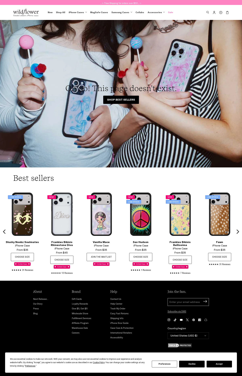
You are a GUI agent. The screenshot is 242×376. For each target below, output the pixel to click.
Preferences (165, 364)
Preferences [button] (30, 366)
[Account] (214, 12)
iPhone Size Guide (119, 323)
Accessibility (116, 337)
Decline (191, 364)
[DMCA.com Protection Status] (188, 345)
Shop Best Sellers (121, 99)
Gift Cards (77, 299)
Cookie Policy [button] (99, 362)
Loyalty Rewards (80, 303)
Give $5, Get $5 (80, 308)
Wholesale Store (80, 313)
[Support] (220, 12)
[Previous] (4, 231)
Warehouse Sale (80, 328)
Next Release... (40, 299)
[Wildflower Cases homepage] (26, 12)
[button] (207, 12)
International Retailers (121, 332)
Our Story (37, 303)
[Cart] (227, 12)
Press (36, 308)
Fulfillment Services (81, 318)
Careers (76, 332)
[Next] (237, 231)
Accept (219, 364)
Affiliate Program (80, 323)
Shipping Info (116, 318)
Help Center (116, 303)
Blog (35, 313)
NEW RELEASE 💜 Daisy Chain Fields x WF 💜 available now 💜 (121, 2)
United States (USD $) (183, 335)
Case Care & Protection (122, 328)
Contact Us (115, 299)
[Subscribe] (205, 302)
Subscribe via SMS (177, 311)
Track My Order (117, 308)
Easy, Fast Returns (119, 313)
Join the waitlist (101, 256)
